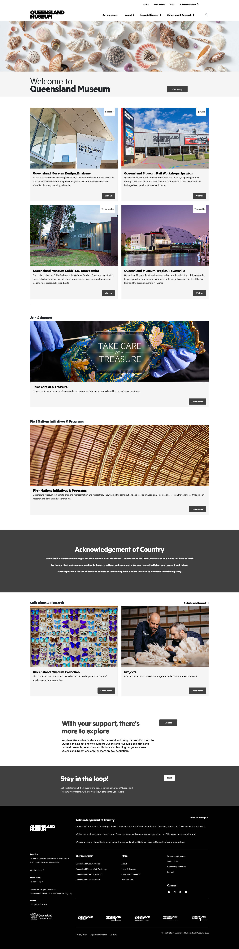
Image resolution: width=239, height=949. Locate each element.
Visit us (108, 195)
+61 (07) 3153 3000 (38, 904)
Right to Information (98, 934)
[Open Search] (206, 14)
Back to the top (198, 817)
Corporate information (176, 856)
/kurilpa (74, 154)
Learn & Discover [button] (149, 15)
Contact (170, 871)
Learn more (119, 364)
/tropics (165, 252)
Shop (172, 4)
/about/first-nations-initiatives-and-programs (119, 470)
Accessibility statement (176, 866)
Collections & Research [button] (179, 15)
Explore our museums (187, 4)
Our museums (109, 15)
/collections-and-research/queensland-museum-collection (74, 651)
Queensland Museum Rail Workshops (91, 869)
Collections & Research (131, 874)
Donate (146, 4)
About (124, 863)
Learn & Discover (128, 869)
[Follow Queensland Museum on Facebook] (169, 892)
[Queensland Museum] (47, 14)
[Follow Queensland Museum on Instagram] (175, 892)
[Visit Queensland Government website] (41, 916)
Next (169, 777)
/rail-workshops (165, 154)
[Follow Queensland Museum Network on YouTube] (186, 892)
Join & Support (159, 4)
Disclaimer (114, 934)
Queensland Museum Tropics (88, 879)
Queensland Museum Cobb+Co (89, 874)
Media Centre (172, 861)
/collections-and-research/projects (165, 651)
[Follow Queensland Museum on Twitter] (180, 892)
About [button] (128, 15)
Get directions (36, 870)
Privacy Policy (81, 934)
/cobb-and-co (74, 252)
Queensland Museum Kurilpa (88, 863)
